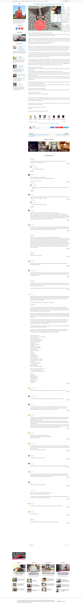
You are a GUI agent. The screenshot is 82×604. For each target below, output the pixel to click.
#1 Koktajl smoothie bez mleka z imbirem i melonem (21, 579)
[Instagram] (19, 29)
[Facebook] (17, 29)
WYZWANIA (57, 123)
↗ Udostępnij (66, 127)
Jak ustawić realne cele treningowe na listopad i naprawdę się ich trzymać (50, 580)
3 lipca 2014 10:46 (32, 175)
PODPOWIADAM (53, 123)
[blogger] (65, 1)
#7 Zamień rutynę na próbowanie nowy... (54, 150)
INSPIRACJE (48, 123)
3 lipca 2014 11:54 (32, 211)
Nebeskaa (32, 210)
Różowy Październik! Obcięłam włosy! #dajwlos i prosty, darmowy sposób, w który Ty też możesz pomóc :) (36, 585)
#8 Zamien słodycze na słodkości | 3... (44, 150)
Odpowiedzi (33, 164)
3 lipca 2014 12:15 (32, 225)
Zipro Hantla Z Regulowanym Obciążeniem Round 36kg (45, 118)
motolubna (32, 443)
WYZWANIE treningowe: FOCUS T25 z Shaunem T (22, 75)
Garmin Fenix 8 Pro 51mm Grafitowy (59, 118)
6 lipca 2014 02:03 (32, 491)
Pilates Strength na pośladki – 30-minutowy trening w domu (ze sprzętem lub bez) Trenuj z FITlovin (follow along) (65, 586)
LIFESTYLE (34, 562)
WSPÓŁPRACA (46, 1)
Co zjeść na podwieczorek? (20, 84)
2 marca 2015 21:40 (32, 520)
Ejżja (31, 293)
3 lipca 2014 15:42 (32, 405)
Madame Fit (32, 260)
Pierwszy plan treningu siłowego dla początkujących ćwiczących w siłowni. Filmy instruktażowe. (22, 47)
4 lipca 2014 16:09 (32, 464)
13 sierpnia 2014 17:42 (32, 512)
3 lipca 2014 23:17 (32, 456)
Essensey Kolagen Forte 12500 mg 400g (35, 118)
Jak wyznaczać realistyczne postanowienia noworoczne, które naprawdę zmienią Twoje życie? (33, 573)
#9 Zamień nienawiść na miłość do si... (33, 150)
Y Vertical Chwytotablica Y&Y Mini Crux (49, 118)
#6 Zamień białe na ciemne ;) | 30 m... (64, 150)
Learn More (59, 601)
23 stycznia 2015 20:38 (34, 167)
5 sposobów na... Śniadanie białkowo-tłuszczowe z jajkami (19, 573)
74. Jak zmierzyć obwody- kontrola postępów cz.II (21, 66)
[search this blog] (69, 1)
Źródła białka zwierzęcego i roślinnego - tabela (21, 57)
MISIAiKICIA (32, 455)
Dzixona (32, 432)
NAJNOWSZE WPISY (15, 1)
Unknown (32, 503)
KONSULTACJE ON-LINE (40, 1)
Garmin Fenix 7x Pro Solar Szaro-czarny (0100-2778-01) (63, 118)
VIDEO (31, 1)
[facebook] (62, 1)
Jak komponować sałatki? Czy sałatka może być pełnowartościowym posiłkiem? (21, 584)
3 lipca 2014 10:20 (32, 159)
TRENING (23, 1)
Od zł (30, 119)
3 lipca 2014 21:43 (32, 444)
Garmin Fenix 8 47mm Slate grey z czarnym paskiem (54, 118)
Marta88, (32, 471)
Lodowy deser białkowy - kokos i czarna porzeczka (21, 589)
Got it (64, 601)
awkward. (32, 511)
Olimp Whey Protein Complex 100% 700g (31, 118)
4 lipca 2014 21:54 (32, 472)
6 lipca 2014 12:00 (32, 504)
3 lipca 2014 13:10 (32, 281)
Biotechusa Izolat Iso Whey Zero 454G (40, 118)
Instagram (56, 127)
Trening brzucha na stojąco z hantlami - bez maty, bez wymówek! (65, 590)
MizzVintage (33, 270)
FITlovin (34, 166)
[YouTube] (22, 29)
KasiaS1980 (32, 404)
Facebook (52, 127)
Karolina (32, 224)
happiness (32, 414)
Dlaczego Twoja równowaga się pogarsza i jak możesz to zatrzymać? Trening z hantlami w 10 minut (63, 573)
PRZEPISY (34, 1)
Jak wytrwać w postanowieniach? (34, 580)
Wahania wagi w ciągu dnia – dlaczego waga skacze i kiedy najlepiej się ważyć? (48, 573)
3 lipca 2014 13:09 (32, 271)
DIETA (19, 1)
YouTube (61, 127)
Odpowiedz (68, 163)
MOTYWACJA (27, 1)
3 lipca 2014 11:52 (32, 195)
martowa (32, 174)
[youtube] (66, 1)
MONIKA (32, 463)
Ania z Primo (33, 490)
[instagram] (63, 1)
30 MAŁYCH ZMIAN (44, 123)
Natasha (32, 194)
